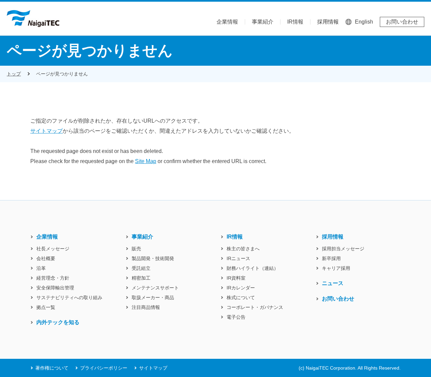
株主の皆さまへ (243, 248)
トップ (14, 73)
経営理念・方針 (52, 278)
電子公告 (236, 317)
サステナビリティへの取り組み (69, 297)
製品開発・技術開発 (153, 258)
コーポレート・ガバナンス (255, 307)
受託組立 (141, 268)
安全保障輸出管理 (55, 287)
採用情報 (328, 22)
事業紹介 (262, 22)
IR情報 (295, 22)
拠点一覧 (45, 307)
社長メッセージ (52, 248)
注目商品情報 (146, 307)
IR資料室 (236, 278)
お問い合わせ (402, 22)
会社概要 (45, 258)
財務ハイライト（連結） (252, 268)
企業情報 (227, 22)
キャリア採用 (336, 268)
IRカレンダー (241, 287)
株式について (241, 297)
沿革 (41, 268)
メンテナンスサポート (155, 287)
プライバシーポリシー (103, 368)
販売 (136, 248)
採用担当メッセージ (343, 248)
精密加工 (141, 278)
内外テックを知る (57, 322)
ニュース (332, 283)
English (364, 22)
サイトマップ (46, 131)
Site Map (145, 161)
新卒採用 (331, 258)
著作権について (51, 368)
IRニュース (238, 258)
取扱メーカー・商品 (153, 297)
